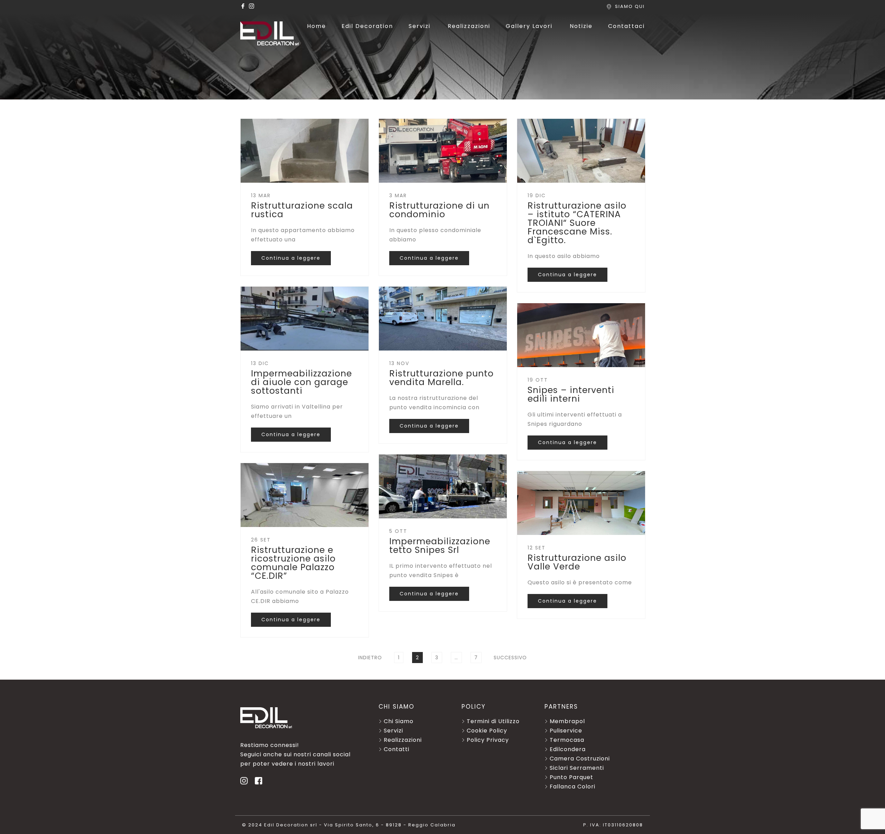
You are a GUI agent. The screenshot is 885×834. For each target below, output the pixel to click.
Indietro (370, 657)
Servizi (419, 26)
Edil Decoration (367, 26)
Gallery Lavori (529, 26)
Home (316, 26)
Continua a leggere (290, 258)
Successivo (510, 657)
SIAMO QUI (630, 6)
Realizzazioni (469, 26)
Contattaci (626, 26)
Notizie (581, 26)
